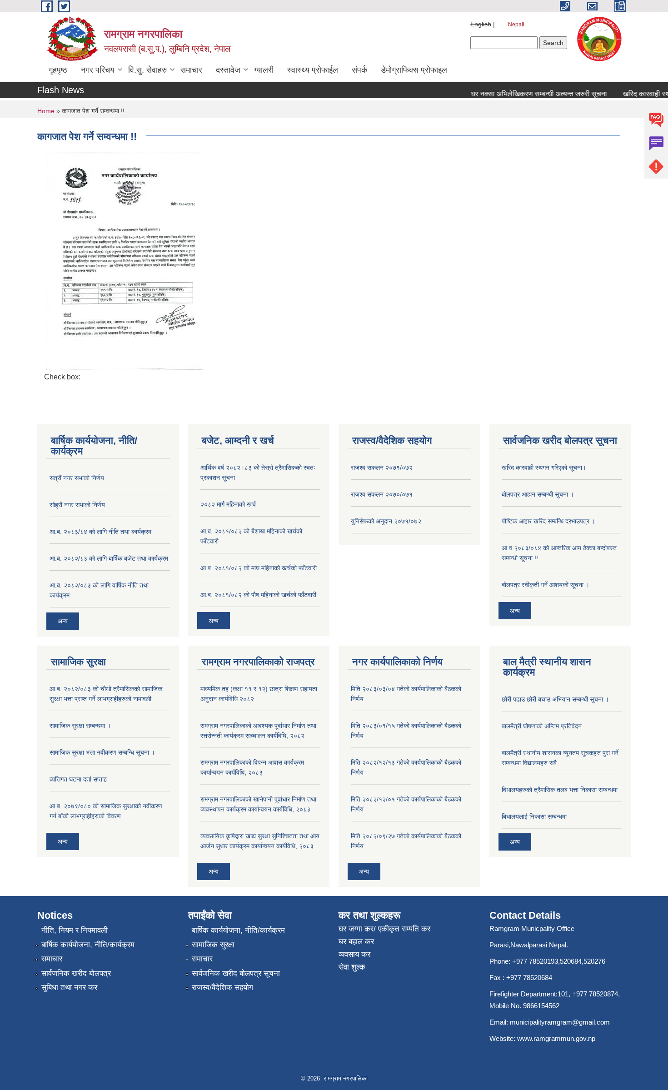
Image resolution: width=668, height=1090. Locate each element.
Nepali (516, 24)
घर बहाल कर (356, 941)
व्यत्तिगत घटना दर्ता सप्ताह (78, 779)
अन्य (63, 621)
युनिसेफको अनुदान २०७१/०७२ (386, 521)
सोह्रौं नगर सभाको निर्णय (77, 504)
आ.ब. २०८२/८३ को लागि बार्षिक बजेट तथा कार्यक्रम (109, 558)
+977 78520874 (595, 994)
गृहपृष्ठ (58, 70)
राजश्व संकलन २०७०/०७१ (382, 494)
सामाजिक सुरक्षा (213, 945)
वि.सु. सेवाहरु (147, 70)
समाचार (191, 70)
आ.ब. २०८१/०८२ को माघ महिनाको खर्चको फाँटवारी (258, 568)
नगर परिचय (98, 70)
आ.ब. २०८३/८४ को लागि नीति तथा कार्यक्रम (100, 531)
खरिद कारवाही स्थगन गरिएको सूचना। (544, 467)
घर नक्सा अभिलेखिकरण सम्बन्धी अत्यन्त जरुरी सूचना (529, 94)
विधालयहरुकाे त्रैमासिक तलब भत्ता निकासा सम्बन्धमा (560, 789)
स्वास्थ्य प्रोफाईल (312, 70)
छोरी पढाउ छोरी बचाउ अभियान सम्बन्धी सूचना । (555, 699)
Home (46, 110)
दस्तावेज (228, 70)
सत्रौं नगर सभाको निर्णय (77, 478)
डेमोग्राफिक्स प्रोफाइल (414, 70)
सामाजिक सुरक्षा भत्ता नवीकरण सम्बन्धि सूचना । (102, 752)
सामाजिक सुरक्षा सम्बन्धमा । (80, 725)
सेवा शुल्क (352, 967)
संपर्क (359, 70)
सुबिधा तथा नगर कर (69, 987)
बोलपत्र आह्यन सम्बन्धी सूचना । (538, 494)
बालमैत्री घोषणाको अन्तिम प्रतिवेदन (542, 726)
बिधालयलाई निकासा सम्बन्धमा (534, 816)
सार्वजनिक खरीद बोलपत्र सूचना (236, 973)
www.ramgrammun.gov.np (557, 1038)
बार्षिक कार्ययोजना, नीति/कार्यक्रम (88, 945)
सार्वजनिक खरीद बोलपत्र (76, 973)
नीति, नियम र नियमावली (74, 930)
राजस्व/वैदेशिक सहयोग (222, 987)
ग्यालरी (264, 70)
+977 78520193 (535, 961)
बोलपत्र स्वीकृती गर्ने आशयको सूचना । (545, 584)
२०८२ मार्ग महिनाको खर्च (228, 504)
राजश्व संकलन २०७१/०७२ (382, 467)
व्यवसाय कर (354, 954)
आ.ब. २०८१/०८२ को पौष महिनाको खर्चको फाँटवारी (258, 594)
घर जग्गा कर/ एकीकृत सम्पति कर (384, 929)
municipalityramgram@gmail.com (560, 1022)
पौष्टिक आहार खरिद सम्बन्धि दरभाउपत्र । (548, 521)
